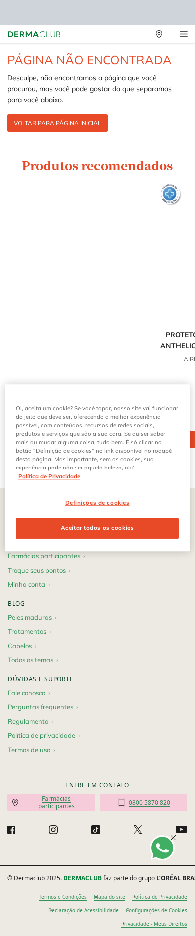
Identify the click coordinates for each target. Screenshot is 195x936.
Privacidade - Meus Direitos (155, 923)
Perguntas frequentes (41, 707)
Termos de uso (29, 750)
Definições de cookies (98, 502)
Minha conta (27, 584)
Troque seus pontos (37, 570)
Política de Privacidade (160, 896)
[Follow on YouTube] (181, 830)
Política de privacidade (42, 735)
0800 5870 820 (149, 802)
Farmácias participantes (44, 556)
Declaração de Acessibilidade (83, 910)
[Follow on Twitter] (138, 829)
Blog (17, 603)
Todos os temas (31, 660)
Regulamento (28, 721)
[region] (97, 467)
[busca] (137, 34)
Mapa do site (110, 896)
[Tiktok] (96, 829)
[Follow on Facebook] (11, 830)
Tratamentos (27, 631)
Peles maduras (30, 617)
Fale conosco (27, 693)
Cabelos (20, 646)
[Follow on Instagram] (53, 829)
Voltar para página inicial (58, 123)
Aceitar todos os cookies (97, 528)
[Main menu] (183, 34)
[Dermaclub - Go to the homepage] (34, 34)
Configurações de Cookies (157, 910)
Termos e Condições (63, 896)
